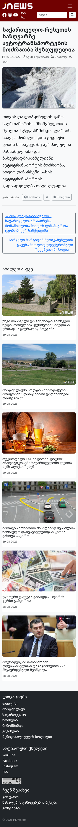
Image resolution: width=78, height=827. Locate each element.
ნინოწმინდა (13, 725)
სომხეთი (10, 720)
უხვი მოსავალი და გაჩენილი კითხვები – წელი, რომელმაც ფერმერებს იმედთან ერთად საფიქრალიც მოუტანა (37, 325)
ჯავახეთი (10, 731)
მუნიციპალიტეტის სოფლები (27, 736)
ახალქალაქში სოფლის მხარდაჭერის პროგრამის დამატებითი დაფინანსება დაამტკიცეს (35, 394)
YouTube (9, 755)
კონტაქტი (11, 808)
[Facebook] (4, 14)
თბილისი (10, 703)
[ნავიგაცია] (70, 6)
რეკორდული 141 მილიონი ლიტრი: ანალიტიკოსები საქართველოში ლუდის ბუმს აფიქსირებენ (37, 463)
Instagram (10, 766)
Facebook (33, 197)
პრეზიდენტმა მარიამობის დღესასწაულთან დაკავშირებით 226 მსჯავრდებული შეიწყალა (33, 666)
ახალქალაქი (13, 709)
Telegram (63, 197)
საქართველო (14, 714)
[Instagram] (10, 14)
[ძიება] (72, 15)
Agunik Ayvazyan (37, 57)
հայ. (24, 17)
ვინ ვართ (10, 797)
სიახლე (61, 57)
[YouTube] (15, 14)
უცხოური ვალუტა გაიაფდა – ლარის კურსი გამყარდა (33, 598)
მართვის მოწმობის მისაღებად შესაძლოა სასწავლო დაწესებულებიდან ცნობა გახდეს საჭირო (38, 532)
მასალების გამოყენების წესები (29, 802)
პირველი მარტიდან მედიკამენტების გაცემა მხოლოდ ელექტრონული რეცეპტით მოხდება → (41, 244)
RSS (5, 771)
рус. (23, 13)
